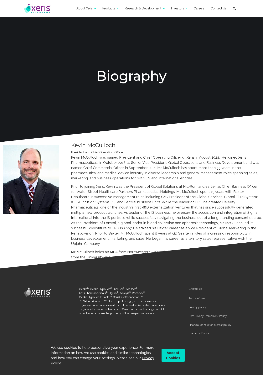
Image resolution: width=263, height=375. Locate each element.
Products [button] (108, 8)
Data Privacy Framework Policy (208, 316)
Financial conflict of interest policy (210, 324)
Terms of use (197, 298)
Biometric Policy (199, 333)
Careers (199, 8)
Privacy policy (197, 307)
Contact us (195, 288)
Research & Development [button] (143, 8)
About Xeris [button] (84, 8)
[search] (234, 8)
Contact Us (219, 8)
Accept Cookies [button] (173, 355)
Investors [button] (177, 8)
